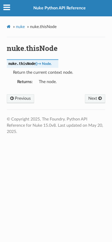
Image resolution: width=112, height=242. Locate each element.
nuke (20, 27)
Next (93, 98)
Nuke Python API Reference (59, 8)
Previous (22, 98)
